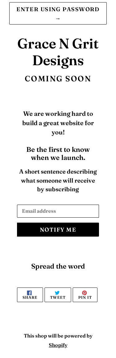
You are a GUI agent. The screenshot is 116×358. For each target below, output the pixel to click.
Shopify (58, 345)
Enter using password (58, 13)
